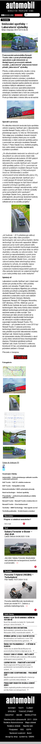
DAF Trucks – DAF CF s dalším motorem (16, 482)
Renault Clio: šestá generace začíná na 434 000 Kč (19, 618)
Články (29, 708)
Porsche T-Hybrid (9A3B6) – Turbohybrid (18, 576)
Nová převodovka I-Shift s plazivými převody (18, 489)
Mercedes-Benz (8, 15)
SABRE (31, 737)
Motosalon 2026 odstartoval (15, 627)
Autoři (29, 733)
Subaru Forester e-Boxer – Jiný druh (18, 533)
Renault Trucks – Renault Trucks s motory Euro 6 (19, 501)
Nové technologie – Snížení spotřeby (15, 492)
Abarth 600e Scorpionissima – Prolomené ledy (20, 673)
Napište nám (28, 726)
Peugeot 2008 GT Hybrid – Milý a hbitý (19, 654)
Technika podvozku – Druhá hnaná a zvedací (18, 511)
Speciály (12, 711)
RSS (22, 729)
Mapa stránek (30, 722)
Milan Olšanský (8, 30)
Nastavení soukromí (17, 733)
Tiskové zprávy (26, 711)
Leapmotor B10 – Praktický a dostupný (19, 662)
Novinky (12, 708)
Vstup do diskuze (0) (10, 463)
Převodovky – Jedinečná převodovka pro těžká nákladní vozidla (19, 496)
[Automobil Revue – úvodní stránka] (20, 18)
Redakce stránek (13, 726)
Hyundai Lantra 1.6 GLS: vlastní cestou (19, 636)
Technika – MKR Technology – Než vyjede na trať (19, 508)
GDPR (28, 729)
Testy (21, 708)
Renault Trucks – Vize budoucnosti (15, 504)
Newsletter (12, 11)
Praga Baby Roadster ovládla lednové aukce (19, 684)
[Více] (35, 567)
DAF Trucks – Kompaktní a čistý (13, 486)
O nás (31, 11)
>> (17, 563)
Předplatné (23, 11)
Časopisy (9, 715)
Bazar (19, 715)
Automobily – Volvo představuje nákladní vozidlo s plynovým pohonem (20, 478)
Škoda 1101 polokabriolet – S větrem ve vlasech (19, 645)
